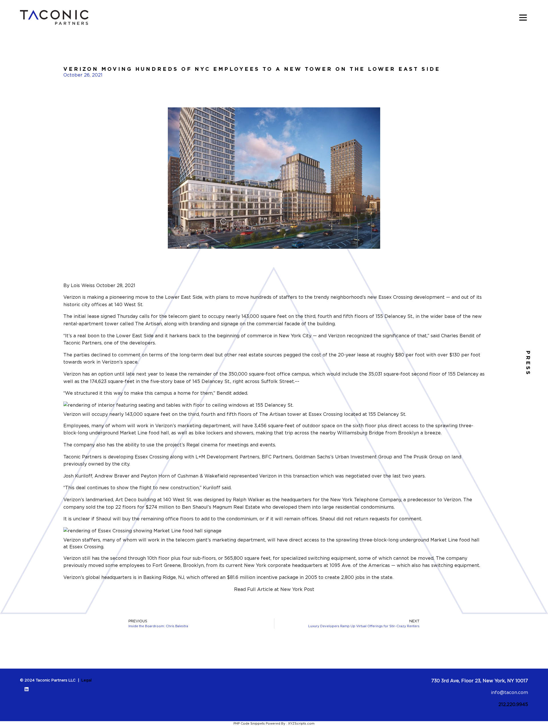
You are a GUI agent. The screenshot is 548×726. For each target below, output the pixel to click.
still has (91, 558)
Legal (86, 680)
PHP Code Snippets (249, 723)
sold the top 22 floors (111, 507)
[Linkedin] (26, 689)
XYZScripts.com (301, 723)
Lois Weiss (83, 285)
